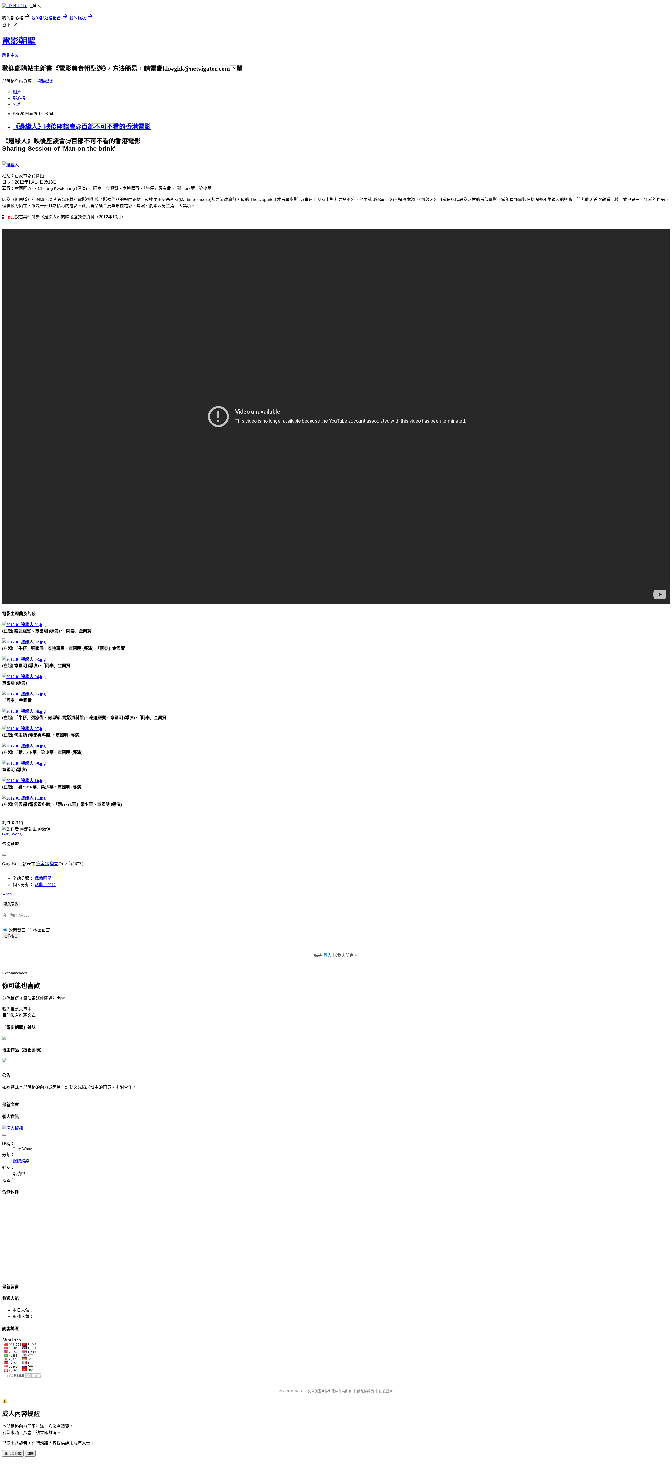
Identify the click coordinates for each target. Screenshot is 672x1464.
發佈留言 (11, 936)
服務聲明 (386, 1391)
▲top (7, 894)
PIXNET (297, 1391)
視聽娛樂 (45, 81)
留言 (54, 863)
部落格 (19, 98)
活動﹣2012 (45, 884)
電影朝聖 (19, 40)
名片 (17, 104)
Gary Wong (12, 834)
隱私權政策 (365, 1391)
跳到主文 (10, 55)
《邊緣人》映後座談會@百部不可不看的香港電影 (82, 126)
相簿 (17, 92)
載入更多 (11, 904)
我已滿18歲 (13, 1454)
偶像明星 (43, 878)
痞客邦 (42, 863)
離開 (30, 1454)
